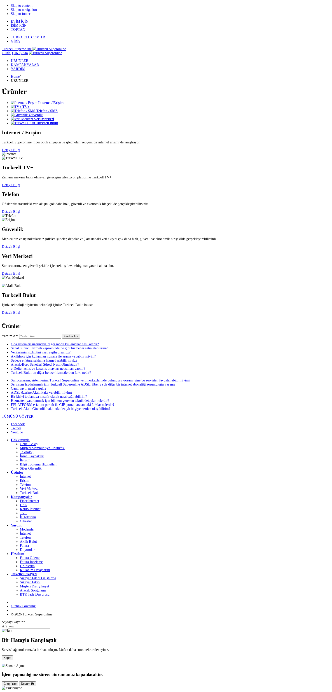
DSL (23, 505)
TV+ (23, 513)
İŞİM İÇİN (19, 25)
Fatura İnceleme (31, 562)
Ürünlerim (27, 566)
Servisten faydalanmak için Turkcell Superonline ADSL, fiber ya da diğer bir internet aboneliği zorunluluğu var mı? (93, 384)
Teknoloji (26, 452)
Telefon (25, 484)
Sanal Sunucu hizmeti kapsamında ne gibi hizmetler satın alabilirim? (59, 348)
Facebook (18, 424)
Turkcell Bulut (30, 493)
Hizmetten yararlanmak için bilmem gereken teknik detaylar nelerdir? (60, 400)
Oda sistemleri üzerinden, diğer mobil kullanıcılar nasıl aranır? (55, 344)
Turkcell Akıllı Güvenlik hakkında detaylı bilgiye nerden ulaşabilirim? (60, 409)
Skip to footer (20, 14)
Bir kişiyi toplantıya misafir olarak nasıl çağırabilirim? (49, 396)
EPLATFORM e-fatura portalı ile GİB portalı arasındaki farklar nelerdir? (62, 405)
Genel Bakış (28, 444)
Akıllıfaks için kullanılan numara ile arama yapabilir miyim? (53, 356)
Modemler (27, 529)
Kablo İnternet (30, 509)
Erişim (24, 480)
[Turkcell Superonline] (45, 53)
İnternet (25, 476)
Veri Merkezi (29, 489)
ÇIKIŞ (17, 53)
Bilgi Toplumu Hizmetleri (38, 464)
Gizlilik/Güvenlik (23, 606)
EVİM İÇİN (19, 21)
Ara (25, 53)
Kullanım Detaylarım (35, 570)
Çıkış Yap (10, 683)
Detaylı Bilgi (11, 150)
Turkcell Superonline (17, 49)
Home (15, 76)
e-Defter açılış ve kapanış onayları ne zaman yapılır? (48, 368)
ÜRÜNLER (19, 61)
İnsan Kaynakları (32, 456)
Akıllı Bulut (28, 541)
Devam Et (27, 683)
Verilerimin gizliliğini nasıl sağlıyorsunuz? (40, 352)
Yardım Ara (10, 336)
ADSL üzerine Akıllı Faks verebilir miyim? (41, 392)
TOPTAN (18, 29)
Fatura (24, 545)
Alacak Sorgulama (33, 590)
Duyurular (27, 550)
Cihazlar (26, 521)
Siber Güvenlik (31, 468)
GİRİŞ (15, 41)
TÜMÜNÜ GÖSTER (17, 416)
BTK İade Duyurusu (34, 594)
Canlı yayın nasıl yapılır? (28, 388)
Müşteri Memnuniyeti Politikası (42, 448)
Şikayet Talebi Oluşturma (38, 578)
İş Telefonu (28, 517)
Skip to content (21, 5)
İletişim (25, 460)
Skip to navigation (24, 10)
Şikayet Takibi (30, 582)
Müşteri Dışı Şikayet (34, 586)
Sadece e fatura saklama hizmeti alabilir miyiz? (44, 360)
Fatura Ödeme (30, 558)
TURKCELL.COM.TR (28, 37)
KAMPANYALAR (25, 65)
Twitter (16, 428)
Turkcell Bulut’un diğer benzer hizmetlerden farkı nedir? (51, 372)
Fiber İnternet (29, 501)
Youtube (17, 432)
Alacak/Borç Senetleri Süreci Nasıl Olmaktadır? (45, 364)
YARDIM (18, 69)
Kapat (7, 657)
